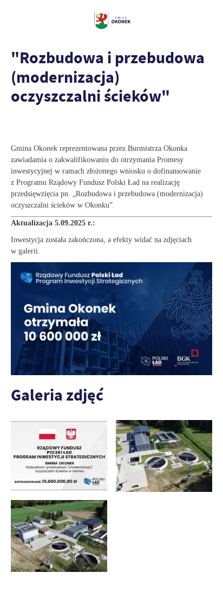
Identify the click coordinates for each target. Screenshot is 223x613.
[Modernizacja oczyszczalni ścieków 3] (164, 456)
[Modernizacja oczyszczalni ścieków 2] (59, 536)
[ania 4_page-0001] (59, 456)
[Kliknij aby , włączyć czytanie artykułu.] (19, 126)
